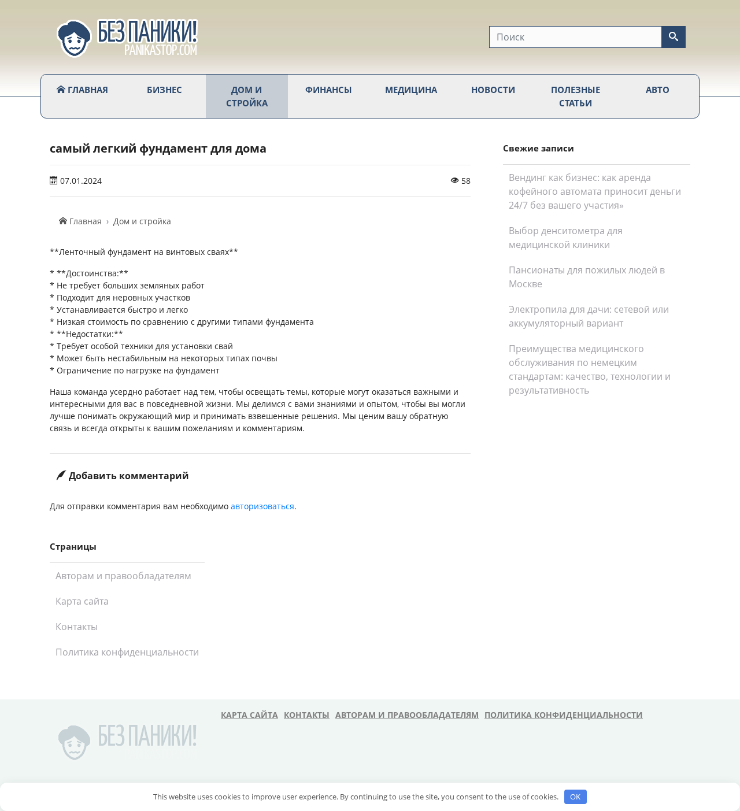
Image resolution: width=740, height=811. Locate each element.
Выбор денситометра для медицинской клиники (566, 237)
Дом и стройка (247, 96)
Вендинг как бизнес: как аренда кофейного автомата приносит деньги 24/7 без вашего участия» (595, 191)
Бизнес (164, 89)
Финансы (328, 89)
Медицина (411, 89)
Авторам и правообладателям (123, 575)
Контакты (77, 626)
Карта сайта (82, 601)
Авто (657, 89)
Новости (493, 89)
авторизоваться (262, 506)
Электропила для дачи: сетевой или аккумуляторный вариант (589, 316)
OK (575, 796)
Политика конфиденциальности (127, 652)
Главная (86, 89)
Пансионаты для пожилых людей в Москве (587, 277)
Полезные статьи (575, 96)
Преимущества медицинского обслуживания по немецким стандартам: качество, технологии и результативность (590, 369)
